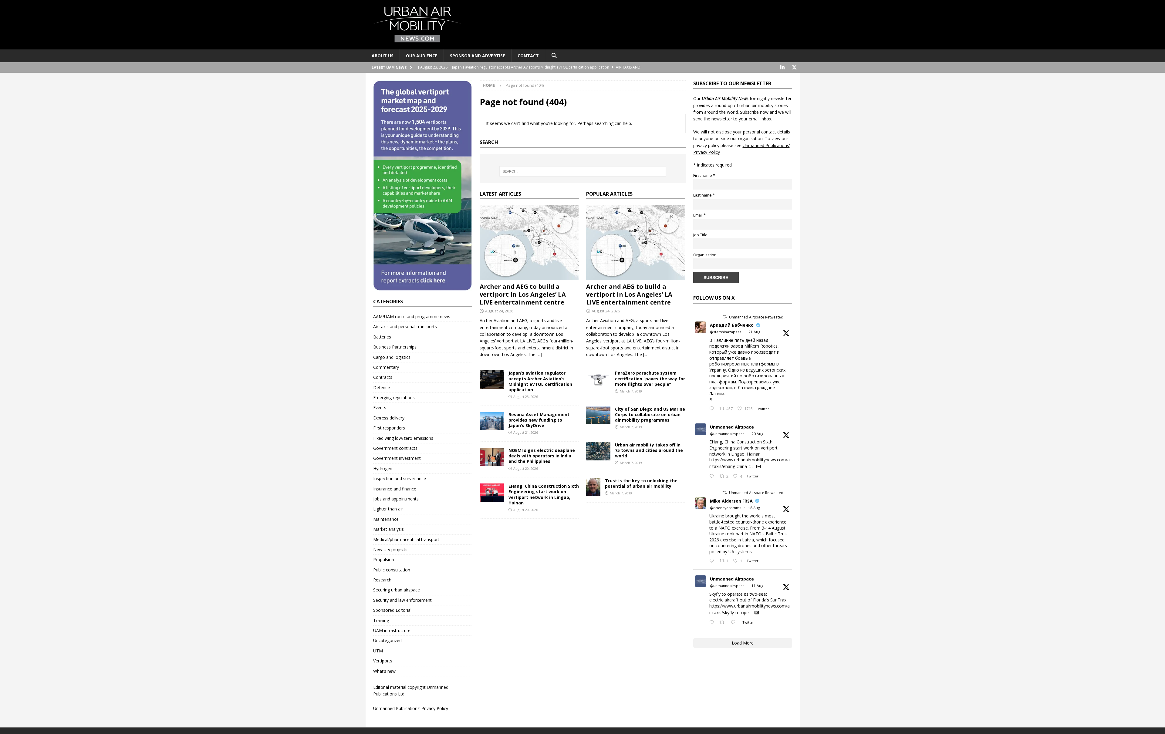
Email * (699, 215)
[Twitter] (794, 67)
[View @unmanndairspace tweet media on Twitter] (758, 466)
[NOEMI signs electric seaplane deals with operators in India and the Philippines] (492, 457)
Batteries (382, 337)
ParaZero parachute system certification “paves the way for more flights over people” (650, 378)
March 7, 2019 (631, 391)
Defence (381, 387)
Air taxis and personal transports (405, 326)
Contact (528, 56)
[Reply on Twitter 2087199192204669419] (713, 623)
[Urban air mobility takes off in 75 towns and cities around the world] (598, 451)
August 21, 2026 (525, 432)
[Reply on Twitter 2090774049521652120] (713, 409)
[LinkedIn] (782, 67)
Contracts (382, 377)
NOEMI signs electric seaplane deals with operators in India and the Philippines (541, 455)
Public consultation (391, 570)
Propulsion (383, 559)
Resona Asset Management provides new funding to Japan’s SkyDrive (538, 420)
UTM (378, 651)
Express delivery (388, 418)
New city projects (390, 549)
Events (379, 407)
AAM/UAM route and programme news (411, 316)
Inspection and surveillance (399, 478)
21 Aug (754, 332)
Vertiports (382, 661)
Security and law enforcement (402, 600)
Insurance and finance (394, 489)
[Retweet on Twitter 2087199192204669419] (723, 623)
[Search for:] (582, 171)
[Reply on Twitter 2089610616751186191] (713, 561)
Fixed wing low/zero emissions (403, 438)
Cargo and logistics (391, 357)
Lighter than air (388, 509)
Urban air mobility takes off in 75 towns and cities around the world (649, 450)
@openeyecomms (725, 507)
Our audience (421, 56)
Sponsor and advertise (477, 56)
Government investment (397, 458)
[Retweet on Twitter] (724, 317)
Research (382, 580)
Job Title (700, 234)
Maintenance (386, 519)
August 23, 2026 (525, 396)
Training (381, 620)
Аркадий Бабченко (732, 325)
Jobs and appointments (396, 499)
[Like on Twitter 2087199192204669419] (735, 623)
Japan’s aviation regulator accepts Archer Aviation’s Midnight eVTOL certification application (540, 381)
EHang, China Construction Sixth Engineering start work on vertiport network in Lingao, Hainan (543, 494)
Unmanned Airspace (732, 427)
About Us (382, 56)
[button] (554, 55)
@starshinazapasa (725, 332)
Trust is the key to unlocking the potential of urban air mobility (641, 483)
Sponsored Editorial (392, 610)
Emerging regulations (394, 397)
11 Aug (757, 585)
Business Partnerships (395, 347)
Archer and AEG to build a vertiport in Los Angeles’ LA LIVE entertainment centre (523, 294)
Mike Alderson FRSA (731, 501)
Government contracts (395, 448)
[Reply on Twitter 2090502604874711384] (713, 476)
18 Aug (754, 507)
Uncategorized (387, 640)
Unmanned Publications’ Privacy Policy (410, 708)
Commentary (386, 367)
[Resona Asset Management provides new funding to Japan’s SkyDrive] (492, 421)
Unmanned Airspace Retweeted (756, 317)
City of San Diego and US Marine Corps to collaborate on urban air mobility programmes (650, 414)
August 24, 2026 (499, 311)
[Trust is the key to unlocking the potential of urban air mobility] (593, 487)
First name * (704, 175)
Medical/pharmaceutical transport (406, 539)
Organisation (705, 255)
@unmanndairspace (727, 433)
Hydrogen (382, 468)
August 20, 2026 (525, 468)
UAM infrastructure (391, 630)
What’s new (384, 671)
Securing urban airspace (396, 590)
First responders (389, 428)
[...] (539, 354)
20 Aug (757, 433)
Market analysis (388, 529)
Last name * (704, 195)
